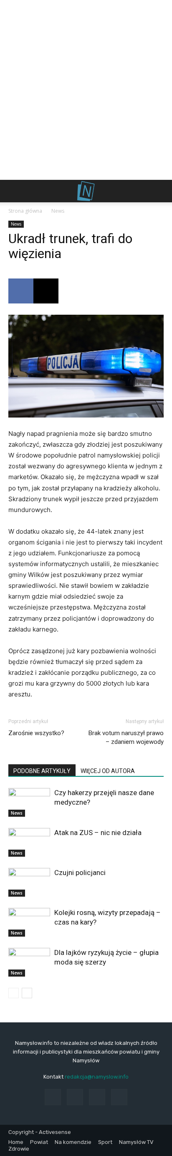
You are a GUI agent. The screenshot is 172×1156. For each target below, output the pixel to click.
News (57, 210)
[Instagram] (75, 1097)
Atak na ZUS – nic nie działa (98, 832)
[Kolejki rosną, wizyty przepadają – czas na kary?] (29, 922)
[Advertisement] (86, 90)
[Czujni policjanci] (29, 882)
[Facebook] (20, 290)
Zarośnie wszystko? (36, 733)
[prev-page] (13, 993)
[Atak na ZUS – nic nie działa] (29, 842)
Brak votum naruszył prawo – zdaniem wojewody (126, 737)
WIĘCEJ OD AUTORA (108, 771)
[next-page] (27, 993)
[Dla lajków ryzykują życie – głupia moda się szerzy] (29, 962)
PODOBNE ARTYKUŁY (42, 771)
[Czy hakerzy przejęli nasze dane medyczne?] (29, 802)
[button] (14, 191)
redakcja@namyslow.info (97, 1077)
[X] (45, 290)
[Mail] (97, 1097)
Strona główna (25, 210)
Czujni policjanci (80, 872)
